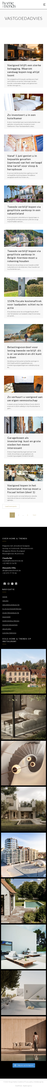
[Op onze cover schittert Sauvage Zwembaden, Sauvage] (23, 901)
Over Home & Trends (10, 621)
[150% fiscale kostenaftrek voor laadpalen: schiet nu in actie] (23, 287)
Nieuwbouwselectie (10, 605)
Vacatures (6, 629)
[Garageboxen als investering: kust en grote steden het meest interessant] (23, 425)
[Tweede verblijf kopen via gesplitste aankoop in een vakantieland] (23, 194)
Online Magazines (9, 625)
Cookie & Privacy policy (25, 1082)
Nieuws (5, 601)
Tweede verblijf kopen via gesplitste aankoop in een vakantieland (24, 210)
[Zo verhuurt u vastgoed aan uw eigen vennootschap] (23, 384)
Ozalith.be (18, 1086)
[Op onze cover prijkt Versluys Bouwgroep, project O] (23, 855)
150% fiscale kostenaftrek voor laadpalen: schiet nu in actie (25, 304)
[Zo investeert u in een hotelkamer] (23, 102)
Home (4, 597)
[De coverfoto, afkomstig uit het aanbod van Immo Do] (23, 671)
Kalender (6, 617)
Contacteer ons (9, 633)
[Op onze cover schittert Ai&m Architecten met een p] (23, 763)
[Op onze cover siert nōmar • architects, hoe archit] (23, 717)
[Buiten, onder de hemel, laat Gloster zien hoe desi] (23, 946)
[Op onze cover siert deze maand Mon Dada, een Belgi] (23, 992)
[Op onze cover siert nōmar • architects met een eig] (23, 809)
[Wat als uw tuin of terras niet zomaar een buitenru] (23, 1038)
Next (34, 515)
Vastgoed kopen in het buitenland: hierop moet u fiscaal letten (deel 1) (24, 489)
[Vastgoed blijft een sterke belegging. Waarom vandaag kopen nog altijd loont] (23, 52)
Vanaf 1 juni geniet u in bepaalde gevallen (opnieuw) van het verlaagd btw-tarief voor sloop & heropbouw (24, 162)
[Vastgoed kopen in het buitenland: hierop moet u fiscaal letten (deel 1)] (23, 472)
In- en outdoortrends (11, 609)
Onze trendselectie (10, 613)
